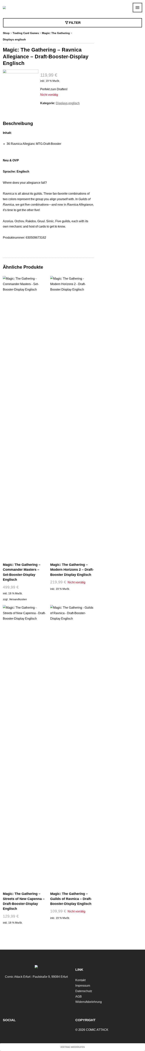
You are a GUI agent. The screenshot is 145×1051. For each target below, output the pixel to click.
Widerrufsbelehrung (88, 1001)
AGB (78, 996)
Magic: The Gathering (56, 33)
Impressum (82, 985)
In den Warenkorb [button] (24, 930)
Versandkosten (18, 599)
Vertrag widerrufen (72, 1047)
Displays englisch (14, 39)
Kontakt (80, 980)
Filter (75, 23)
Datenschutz (83, 991)
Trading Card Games (26, 33)
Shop (6, 33)
